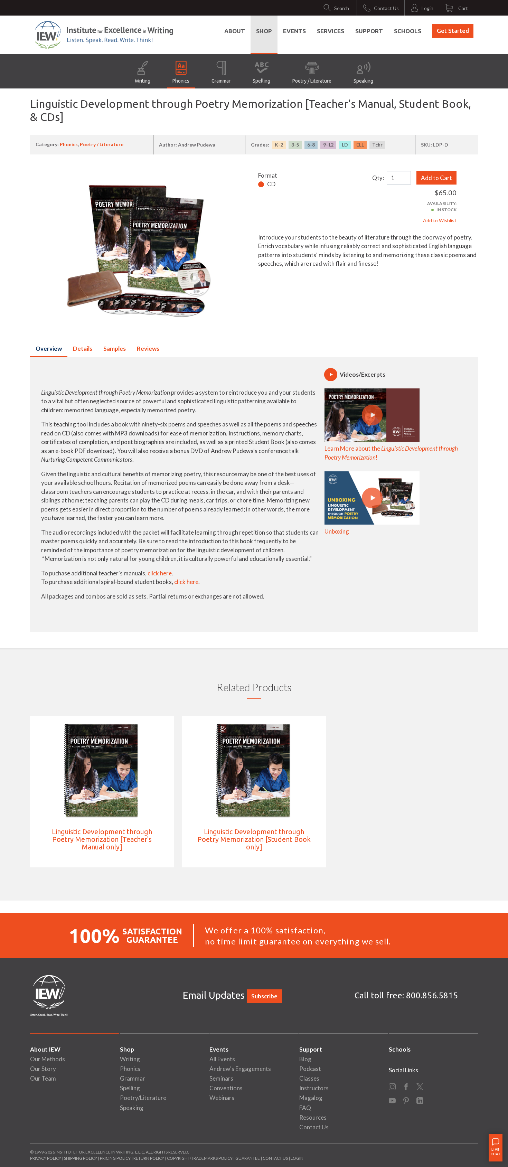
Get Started (453, 30)
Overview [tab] (49, 348)
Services (330, 31)
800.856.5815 (432, 995)
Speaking (363, 81)
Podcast (310, 1068)
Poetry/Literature (143, 1097)
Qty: (378, 177)
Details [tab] (82, 348)
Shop (264, 31)
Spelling (261, 81)
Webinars (221, 1097)
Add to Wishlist (440, 220)
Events (294, 31)
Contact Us (314, 1127)
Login (297, 1158)
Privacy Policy (45, 1158)
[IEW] (104, 35)
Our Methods (47, 1059)
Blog (305, 1059)
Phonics (180, 81)
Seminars (221, 1078)
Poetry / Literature (311, 81)
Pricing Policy (115, 1158)
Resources (313, 1117)
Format (267, 175)
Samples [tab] (114, 348)
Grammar (221, 81)
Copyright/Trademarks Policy (200, 1158)
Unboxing (336, 531)
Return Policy (148, 1158)
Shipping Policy (80, 1158)
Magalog (310, 1097)
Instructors (314, 1088)
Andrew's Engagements (240, 1068)
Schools (407, 31)
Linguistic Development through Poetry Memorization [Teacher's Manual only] (102, 839)
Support (369, 31)
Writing (142, 81)
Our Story (43, 1068)
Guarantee (248, 1158)
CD (271, 184)
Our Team (43, 1078)
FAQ (305, 1107)
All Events (222, 1059)
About (234, 31)
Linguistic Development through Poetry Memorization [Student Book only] (254, 839)
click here (160, 573)
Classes (309, 1078)
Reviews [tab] (148, 348)
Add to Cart (436, 177)
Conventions (226, 1088)
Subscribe (264, 996)
